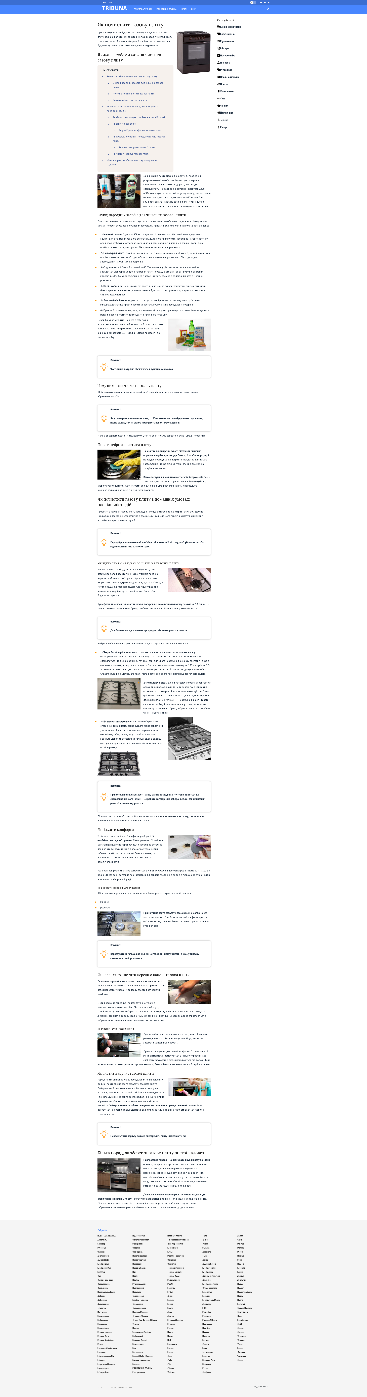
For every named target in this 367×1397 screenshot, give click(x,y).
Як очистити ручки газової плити (137, 147)
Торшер (241, 1340)
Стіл (169, 1364)
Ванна (240, 1348)
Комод (170, 1304)
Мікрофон (206, 1312)
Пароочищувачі (139, 1260)
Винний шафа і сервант (142, 1356)
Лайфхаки (206, 1372)
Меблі (184, 9)
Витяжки (135, 1364)
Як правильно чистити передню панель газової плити (139, 138)
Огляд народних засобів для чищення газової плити (138, 85)
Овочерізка (137, 1251)
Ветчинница (137, 1352)
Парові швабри (139, 1268)
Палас (240, 1284)
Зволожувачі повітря (141, 1332)
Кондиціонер (103, 1328)
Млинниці (101, 1247)
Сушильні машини (140, 1316)
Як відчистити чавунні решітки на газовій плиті (139, 117)
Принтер (206, 1336)
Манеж (170, 1328)
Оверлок (136, 1247)
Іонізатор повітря (175, 1243)
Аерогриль (102, 1239)
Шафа (170, 1352)
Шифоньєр (172, 1344)
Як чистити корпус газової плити (131, 153)
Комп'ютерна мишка (211, 1300)
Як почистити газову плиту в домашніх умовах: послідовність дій (133, 108)
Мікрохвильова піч (105, 1356)
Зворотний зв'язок (105, 2)
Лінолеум (241, 1280)
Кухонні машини (104, 1332)
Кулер (223, 127)
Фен (222, 98)
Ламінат (240, 1276)
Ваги (134, 1348)
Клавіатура (207, 1292)
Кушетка (171, 1324)
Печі (134, 1272)
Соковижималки (139, 1308)
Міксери (224, 48)
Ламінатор (206, 1304)
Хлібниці (101, 1296)
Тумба (205, 1243)
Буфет (170, 1292)
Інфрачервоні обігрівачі (178, 1239)
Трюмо (205, 1239)
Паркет (240, 1288)
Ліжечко (170, 1316)
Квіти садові (242, 1320)
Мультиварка (227, 41)
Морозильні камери (106, 1364)
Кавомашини (103, 1316)
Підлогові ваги (138, 1235)
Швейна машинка (140, 1300)
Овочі (239, 1316)
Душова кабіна (209, 1264)
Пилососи (136, 1292)
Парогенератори (139, 1256)
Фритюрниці (102, 1288)
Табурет (171, 1372)
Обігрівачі (171, 1260)
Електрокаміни (138, 1372)
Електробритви (208, 1268)
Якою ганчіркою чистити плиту (130, 100)
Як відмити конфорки (124, 123)
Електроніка (207, 1272)
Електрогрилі (103, 1264)
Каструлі (241, 1304)
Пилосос (225, 62)
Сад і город (242, 1312)
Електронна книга (210, 1284)
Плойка (135, 1280)
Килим (240, 1272)
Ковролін (241, 1268)
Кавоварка (102, 1324)
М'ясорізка (226, 69)
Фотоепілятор (103, 1284)
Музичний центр (209, 1320)
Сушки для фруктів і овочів (144, 1320)
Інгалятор (101, 1308)
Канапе (170, 1300)
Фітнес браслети (209, 1288)
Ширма (170, 1348)
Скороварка (137, 1304)
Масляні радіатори (175, 1256)
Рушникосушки (139, 1284)
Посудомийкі (138, 1288)
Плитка (240, 1296)
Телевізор (241, 1336)
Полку (170, 1336)
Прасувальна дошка (106, 1292)
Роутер (205, 1340)
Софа (169, 1360)
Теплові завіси (173, 1276)
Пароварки (137, 1264)
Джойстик (206, 1280)
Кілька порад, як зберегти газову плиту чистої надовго (132, 162)
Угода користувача (262, 1387)
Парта (170, 1332)
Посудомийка (227, 55)
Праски (135, 1328)
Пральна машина (229, 77)
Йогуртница (226, 112)
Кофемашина (227, 34)
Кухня (205, 1368)
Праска (224, 84)
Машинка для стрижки (107, 1348)
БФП (204, 1308)
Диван (170, 1296)
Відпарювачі (137, 1243)
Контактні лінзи (208, 1360)
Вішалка (205, 1247)
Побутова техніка (143, 9)
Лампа (240, 1235)
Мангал (240, 1243)
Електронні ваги (104, 1268)
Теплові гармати (174, 1272)
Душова (241, 1352)
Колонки (206, 1296)
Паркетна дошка (244, 1292)
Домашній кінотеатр (211, 1276)
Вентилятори (138, 1344)
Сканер (205, 1344)
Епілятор (101, 1272)
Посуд (240, 1300)
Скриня (240, 1332)
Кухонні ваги (103, 1336)
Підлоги (240, 1264)
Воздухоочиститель (141, 1360)
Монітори (206, 1316)
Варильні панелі (139, 1340)
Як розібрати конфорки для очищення (140, 130)
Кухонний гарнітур (175, 1320)
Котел (169, 1251)
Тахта (204, 1235)
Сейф (239, 1324)
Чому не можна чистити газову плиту (133, 93)
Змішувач (241, 1356)
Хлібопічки (102, 1300)
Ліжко (169, 1312)
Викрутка (206, 1356)
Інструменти (207, 1352)
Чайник (224, 105)
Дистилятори (103, 1256)
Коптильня (206, 1364)
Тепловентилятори (175, 1268)
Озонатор (171, 1264)
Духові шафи (103, 1260)
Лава (169, 1356)
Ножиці (240, 1256)
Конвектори (172, 1247)
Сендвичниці (138, 1296)
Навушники (207, 1324)
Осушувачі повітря (140, 1239)
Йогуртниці (102, 1312)
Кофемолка (102, 1320)
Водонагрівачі (173, 1280)
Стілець (170, 1368)
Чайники (101, 1251)
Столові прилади (244, 1308)
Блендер (101, 1243)
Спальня (240, 1328)
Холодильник (227, 91)
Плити (134, 1276)
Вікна (239, 1260)
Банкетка (171, 1288)
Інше (193, 9)
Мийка (240, 1251)
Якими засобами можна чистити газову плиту (132, 76)
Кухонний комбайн (230, 26)
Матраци (241, 1247)
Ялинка (240, 1360)
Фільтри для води (105, 1280)
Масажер (101, 1352)
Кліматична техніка (166, 9)
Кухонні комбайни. (105, 1340)
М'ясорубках (103, 1372)
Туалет (240, 1344)
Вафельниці (137, 1336)
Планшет (206, 1332)
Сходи (240, 1239)
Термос (224, 120)
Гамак (204, 1348)
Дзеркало (206, 1251)
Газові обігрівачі (174, 1235)
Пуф (169, 1340)
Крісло (170, 1308)
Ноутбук (206, 1328)
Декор (205, 1260)
